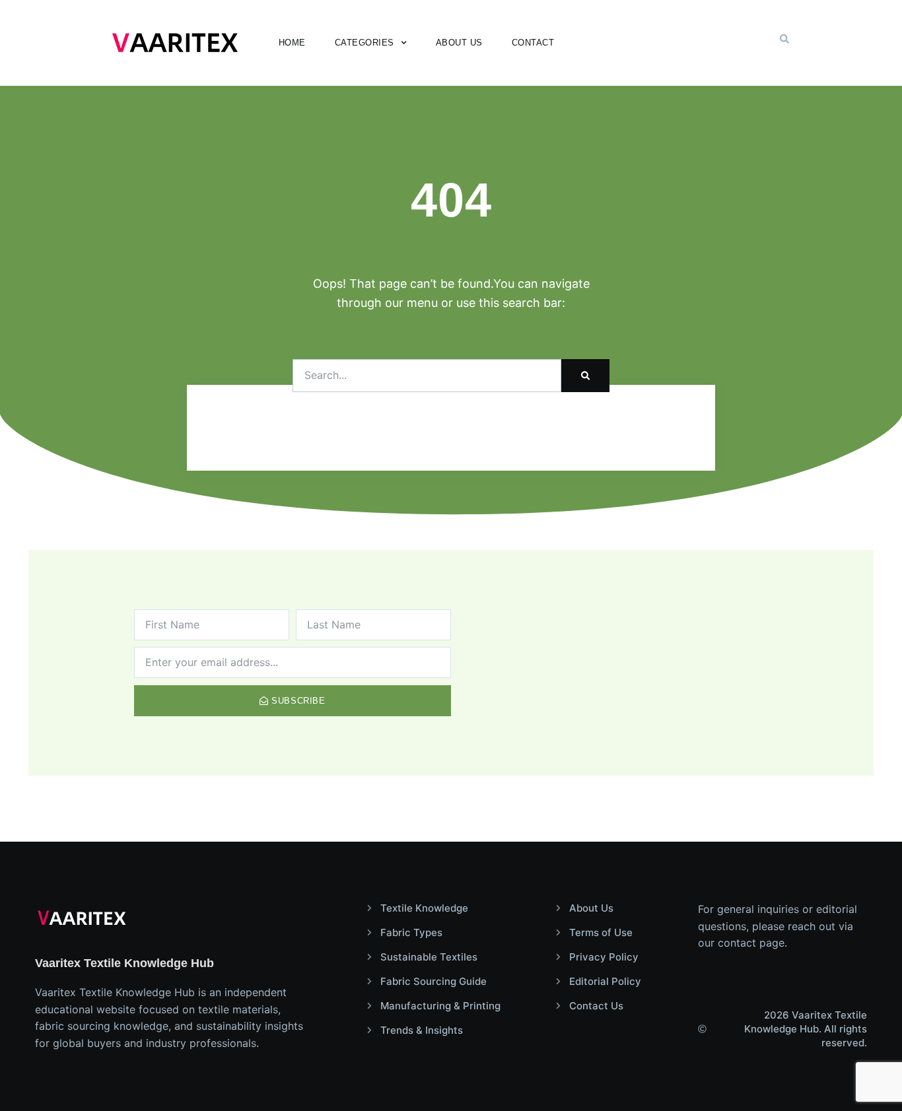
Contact (533, 43)
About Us (459, 43)
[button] (784, 39)
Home (292, 43)
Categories (364, 43)
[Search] (585, 375)
